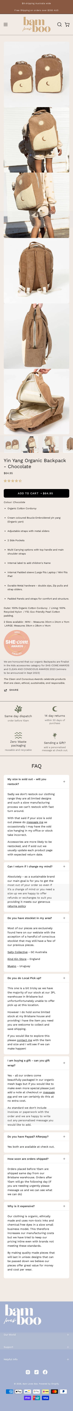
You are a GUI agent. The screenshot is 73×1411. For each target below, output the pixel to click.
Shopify (55, 1384)
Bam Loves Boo (30, 1384)
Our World (10, 1334)
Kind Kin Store (16, 958)
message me (35, 822)
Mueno (11, 966)
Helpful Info (11, 1359)
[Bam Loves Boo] (36, 24)
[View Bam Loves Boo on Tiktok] (36, 1372)
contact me (24, 1040)
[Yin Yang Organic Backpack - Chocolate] (12, 444)
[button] (13, 481)
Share (14, 690)
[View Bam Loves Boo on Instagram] (28, 1372)
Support (8, 1347)
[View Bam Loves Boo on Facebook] (45, 1372)
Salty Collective (17, 952)
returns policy (16, 906)
